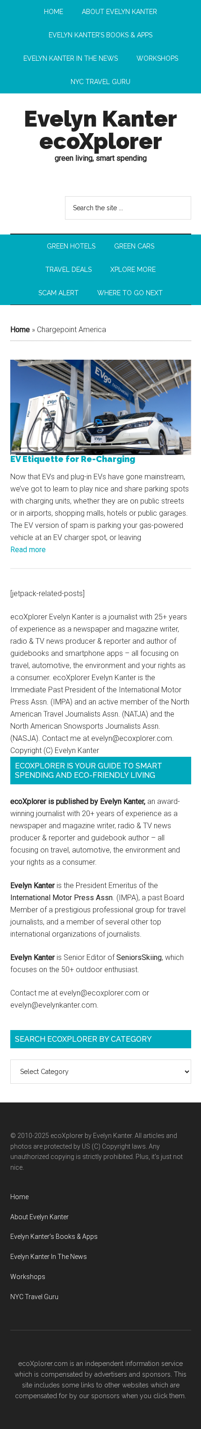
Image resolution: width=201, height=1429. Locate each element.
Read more (28, 549)
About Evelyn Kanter (39, 1217)
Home (20, 329)
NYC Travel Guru (34, 1297)
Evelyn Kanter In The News (48, 1256)
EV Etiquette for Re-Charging (72, 459)
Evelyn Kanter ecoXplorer (100, 130)
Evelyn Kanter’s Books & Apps (54, 1236)
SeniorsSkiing (139, 957)
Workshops (27, 1276)
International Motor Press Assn (61, 897)
